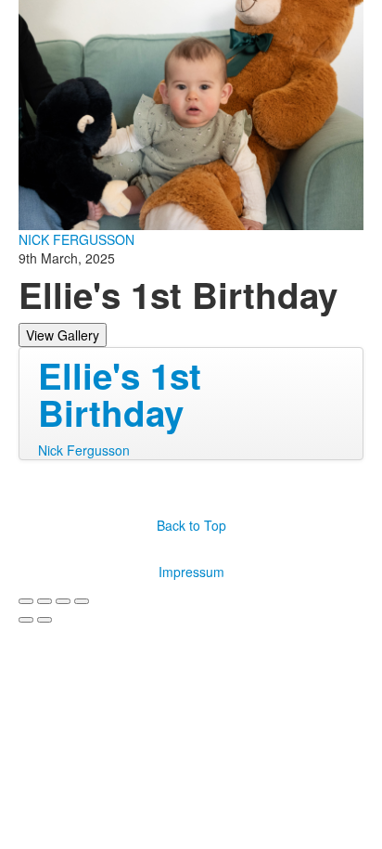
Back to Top (191, 525)
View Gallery (62, 335)
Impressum (191, 571)
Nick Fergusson (84, 450)
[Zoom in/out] (81, 601)
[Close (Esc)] (26, 601)
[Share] (44, 601)
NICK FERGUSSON (76, 239)
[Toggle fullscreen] (63, 601)
